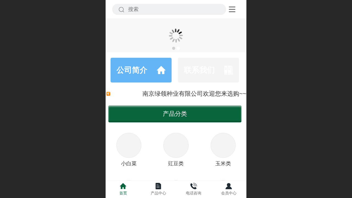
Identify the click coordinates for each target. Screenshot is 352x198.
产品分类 (175, 113)
